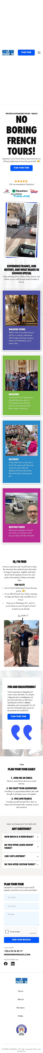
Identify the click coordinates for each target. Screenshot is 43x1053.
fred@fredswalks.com (17, 955)
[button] (38, 52)
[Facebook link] (5, 963)
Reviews (21, 1008)
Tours (20, 991)
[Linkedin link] (13, 963)
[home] (8, 52)
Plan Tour (26, 52)
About (21, 1000)
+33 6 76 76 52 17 (13, 951)
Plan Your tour (21, 168)
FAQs (20, 1016)
